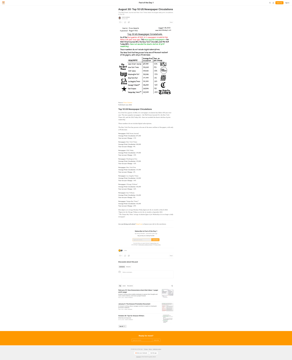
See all (121, 326)
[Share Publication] (273, 2)
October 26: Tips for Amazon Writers (131, 316)
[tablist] (124, 266)
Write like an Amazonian (124, 318)
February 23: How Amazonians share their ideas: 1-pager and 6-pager (138, 291)
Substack (138, 356)
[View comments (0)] (125, 22)
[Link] (116, 109)
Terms (150, 349)
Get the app (153, 353)
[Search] (269, 2)
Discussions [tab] (130, 286)
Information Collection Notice (145, 244)
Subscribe (279, 3)
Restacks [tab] (128, 266)
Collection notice (157, 349)
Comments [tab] (122, 266)
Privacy (146, 349)
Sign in (287, 3)
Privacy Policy (157, 244)
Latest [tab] (124, 286)
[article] (146, 295)
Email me (139, 224)
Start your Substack (142, 353)
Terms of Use (153, 243)
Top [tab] (120, 286)
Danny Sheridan (126, 17)
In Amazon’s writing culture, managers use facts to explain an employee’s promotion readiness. (137, 306)
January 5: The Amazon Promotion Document (134, 304)
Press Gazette (127, 102)
